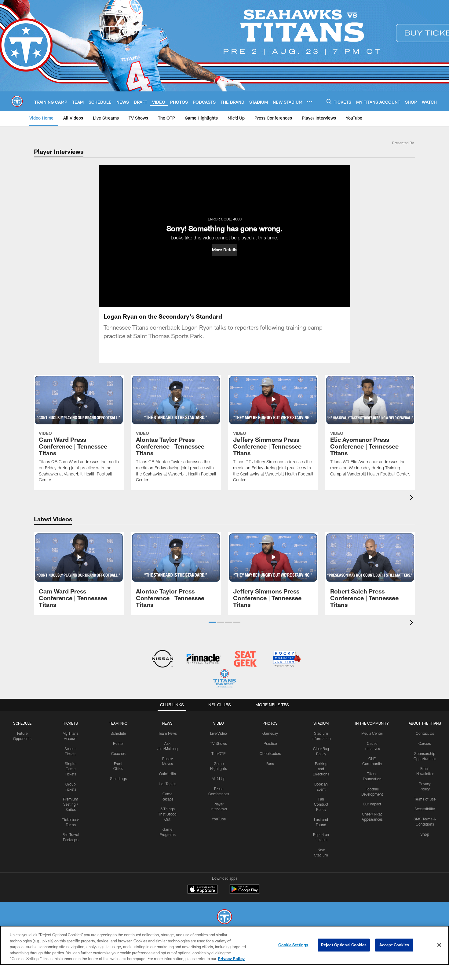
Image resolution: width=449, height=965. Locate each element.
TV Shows (218, 743)
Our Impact (372, 804)
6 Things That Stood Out (167, 814)
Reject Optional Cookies (344, 944)
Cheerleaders (270, 753)
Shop (424, 834)
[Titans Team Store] (224, 679)
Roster (118, 743)
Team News (167, 733)
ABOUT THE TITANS (425, 723)
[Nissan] (162, 659)
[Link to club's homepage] (17, 101)
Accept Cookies (394, 944)
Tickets (70, 723)
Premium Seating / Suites (70, 804)
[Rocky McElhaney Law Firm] (286, 659)
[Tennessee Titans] (224, 917)
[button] (224, 250)
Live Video (218, 733)
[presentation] (412, 498)
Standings (118, 778)
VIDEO (218, 723)
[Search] (329, 101)
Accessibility (424, 809)
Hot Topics (167, 784)
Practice (270, 743)
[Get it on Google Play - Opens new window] (244, 892)
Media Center (372, 733)
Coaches (118, 753)
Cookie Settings (293, 944)
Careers (424, 743)
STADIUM (321, 723)
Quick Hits (167, 773)
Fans (270, 763)
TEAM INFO (118, 723)
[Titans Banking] (203, 659)
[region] (224, 945)
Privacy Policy (231, 958)
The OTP (218, 753)
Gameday (270, 733)
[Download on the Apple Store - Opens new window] (202, 890)
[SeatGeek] (245, 659)
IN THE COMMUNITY (372, 723)
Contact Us (425, 733)
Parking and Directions (321, 768)
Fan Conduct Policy (321, 804)
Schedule (22, 723)
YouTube (219, 819)
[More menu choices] (309, 101)
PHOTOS (270, 723)
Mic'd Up (218, 778)
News (167, 723)
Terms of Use (425, 799)
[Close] (439, 945)
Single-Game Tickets (71, 768)
